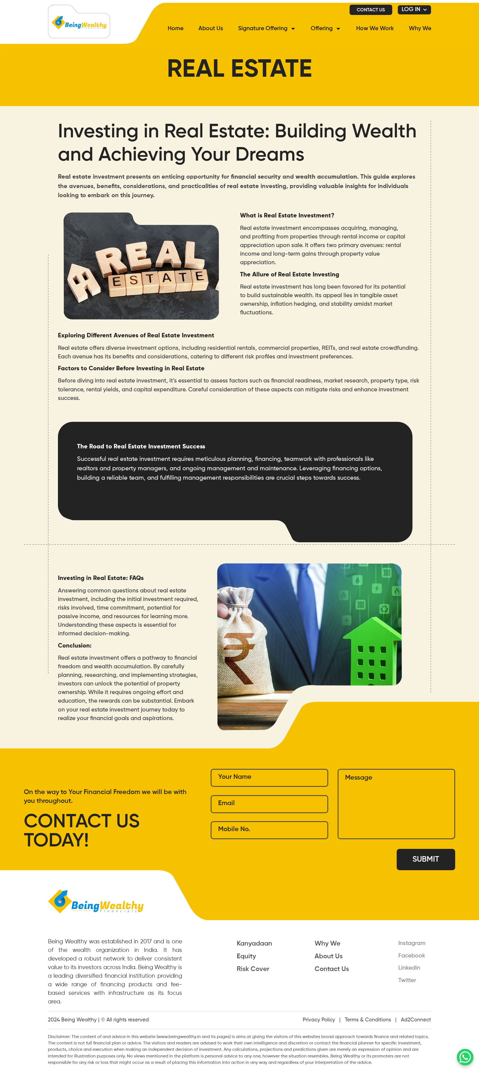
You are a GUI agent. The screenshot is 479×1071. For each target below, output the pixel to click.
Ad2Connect (416, 1020)
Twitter (407, 980)
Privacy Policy (319, 1020)
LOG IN (411, 9)
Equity (246, 956)
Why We (420, 29)
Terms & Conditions (368, 1020)
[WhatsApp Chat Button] (465, 1057)
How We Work (375, 29)
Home (176, 29)
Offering (322, 29)
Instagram (412, 943)
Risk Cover (253, 969)
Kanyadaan (254, 943)
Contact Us (332, 969)
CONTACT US (371, 10)
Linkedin (409, 968)
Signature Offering (262, 29)
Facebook (411, 956)
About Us (210, 29)
